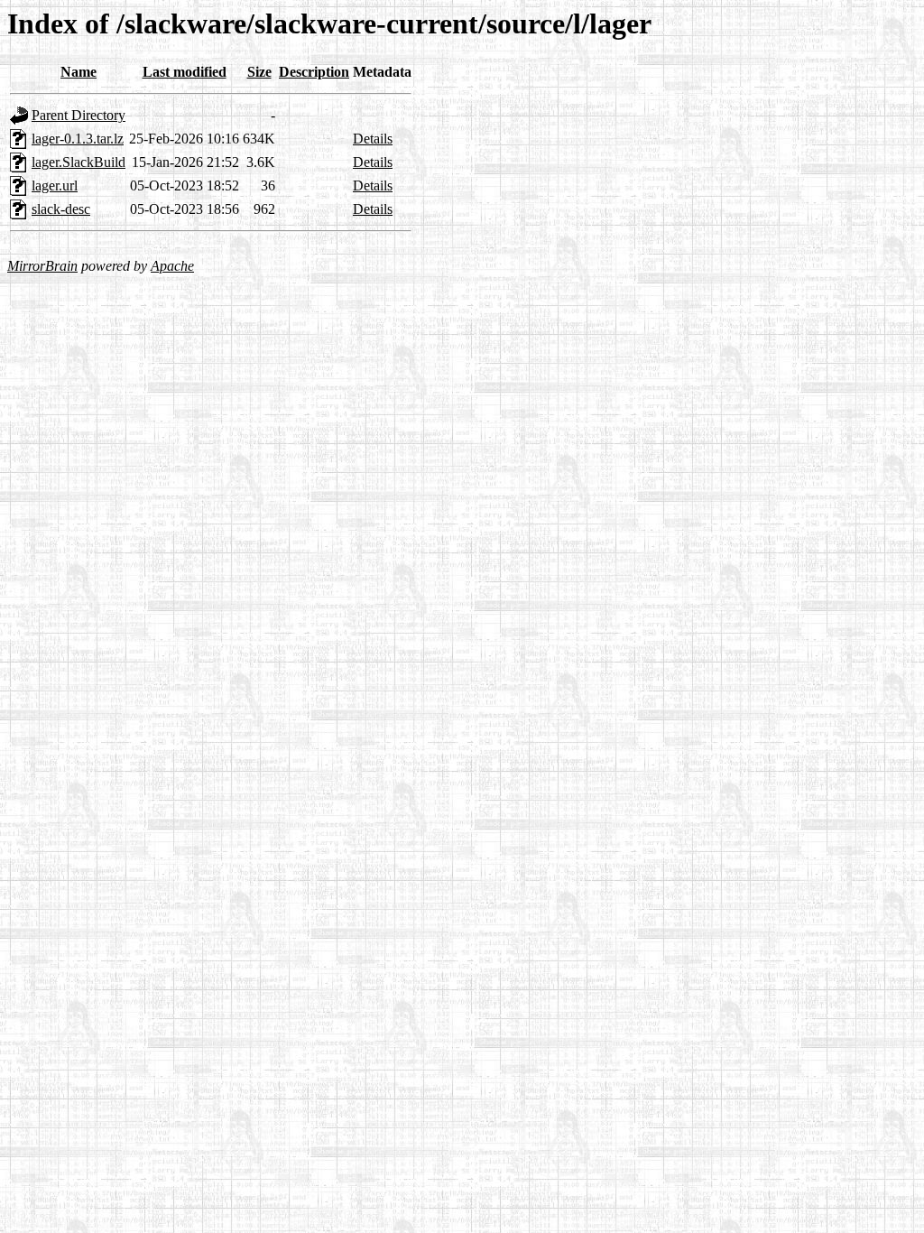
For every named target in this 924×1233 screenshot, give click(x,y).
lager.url (55, 185)
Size (259, 71)
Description (314, 71)
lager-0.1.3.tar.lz (78, 138)
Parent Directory (78, 115)
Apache (172, 265)
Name (78, 71)
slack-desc (61, 209)
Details (373, 138)
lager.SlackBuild (78, 162)
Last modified (184, 71)
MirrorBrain (42, 265)
